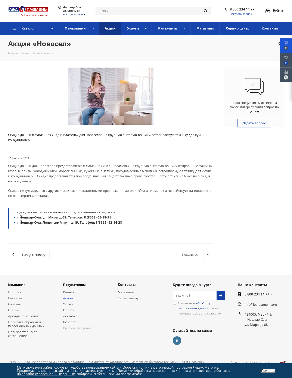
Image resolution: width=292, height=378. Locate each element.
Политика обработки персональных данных (26, 324)
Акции (68, 298)
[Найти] (206, 11)
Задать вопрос (254, 123)
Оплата (68, 310)
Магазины (126, 292)
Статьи (13, 310)
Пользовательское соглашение (22, 334)
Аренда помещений (23, 316)
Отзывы (14, 304)
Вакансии (15, 298)
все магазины (73, 14)
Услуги (68, 304)
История (14, 292)
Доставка (70, 316)
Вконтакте (177, 340)
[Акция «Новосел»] (110, 96)
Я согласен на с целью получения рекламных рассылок (199, 308)
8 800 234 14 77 (242, 9)
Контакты (127, 284)
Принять (268, 371)
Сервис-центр (128, 298)
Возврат (69, 322)
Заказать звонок (241, 14)
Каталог (69, 292)
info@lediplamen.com (261, 304)
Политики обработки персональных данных (153, 370)
